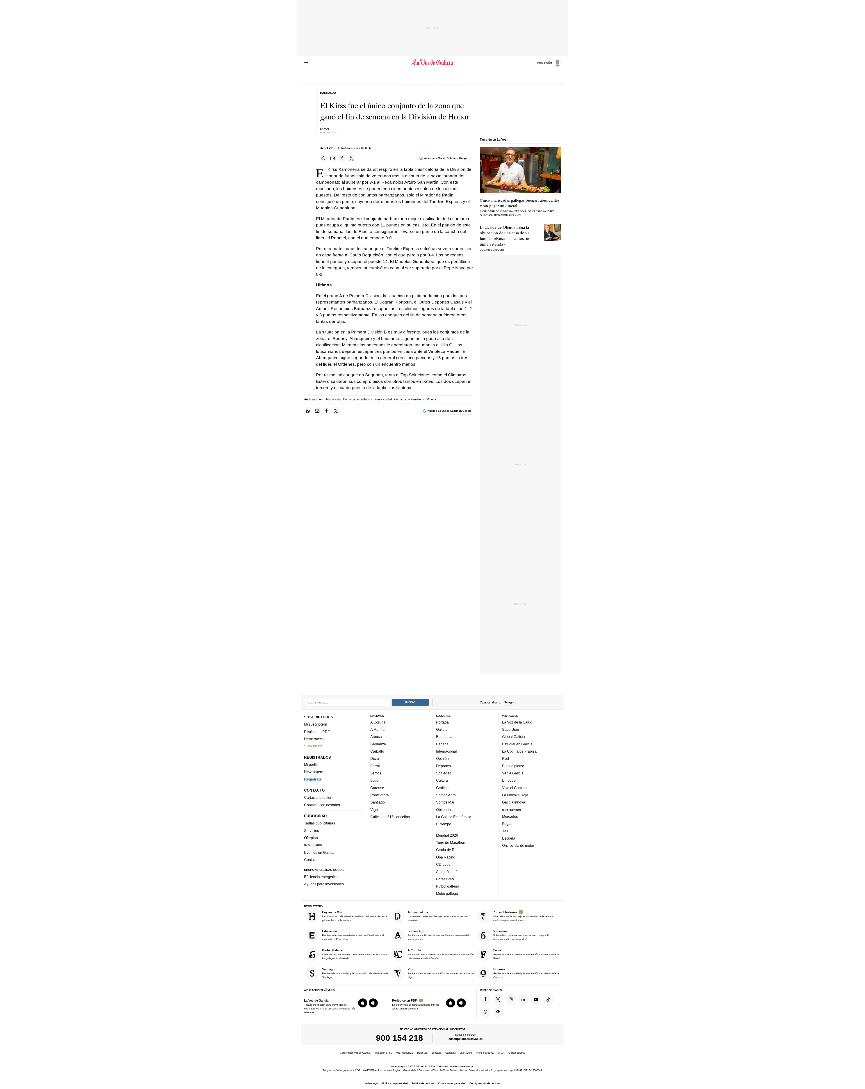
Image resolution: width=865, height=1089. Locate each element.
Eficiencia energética (321, 877)
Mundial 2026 (447, 835)
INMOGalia (313, 845)
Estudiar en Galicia (517, 744)
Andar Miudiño (448, 872)
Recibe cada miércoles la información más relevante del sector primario (438, 935)
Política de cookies (423, 1083)
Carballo (377, 751)
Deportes (443, 766)
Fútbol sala (333, 399)
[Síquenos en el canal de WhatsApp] (485, 1012)
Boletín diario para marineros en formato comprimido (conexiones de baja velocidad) (521, 935)
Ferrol (375, 766)
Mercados (510, 816)
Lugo (374, 780)
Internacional (446, 751)
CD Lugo (443, 864)
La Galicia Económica (453, 817)
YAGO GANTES (510, 211)
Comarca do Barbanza (357, 399)
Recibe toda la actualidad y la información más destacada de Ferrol (526, 954)
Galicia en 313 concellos (390, 817)
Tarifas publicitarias (319, 823)
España (442, 744)
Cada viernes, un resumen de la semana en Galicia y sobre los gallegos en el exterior (354, 954)
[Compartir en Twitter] (351, 158)
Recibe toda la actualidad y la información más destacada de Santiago (355, 973)
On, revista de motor (518, 845)
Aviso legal (371, 1083)
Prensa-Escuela (485, 1052)
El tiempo (443, 824)
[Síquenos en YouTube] (535, 999)
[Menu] (307, 62)
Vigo (374, 810)
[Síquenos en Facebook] (485, 999)
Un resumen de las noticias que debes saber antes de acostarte (437, 916)
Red (505, 758)
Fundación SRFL (383, 1052)
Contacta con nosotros (322, 805)
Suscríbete (313, 746)
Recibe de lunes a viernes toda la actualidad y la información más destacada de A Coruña (440, 954)
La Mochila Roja (515, 795)
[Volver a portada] (433, 62)
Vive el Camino (514, 788)
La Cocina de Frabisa (519, 751)
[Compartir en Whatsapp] (323, 158)
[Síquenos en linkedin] (523, 999)
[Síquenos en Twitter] (498, 999)
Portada (442, 722)
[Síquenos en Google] (498, 1012)
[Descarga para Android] (373, 1002)
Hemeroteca (314, 739)
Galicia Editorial (516, 1052)
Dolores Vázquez (492, 249)
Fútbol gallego (447, 886)
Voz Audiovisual (404, 1052)
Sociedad (443, 773)
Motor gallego (447, 893)
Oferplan (311, 838)
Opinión (442, 758)
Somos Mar (445, 802)
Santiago (377, 802)
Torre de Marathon (450, 842)
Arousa (376, 737)
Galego (509, 702)
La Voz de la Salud (517, 722)
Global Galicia (513, 737)
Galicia (441, 729)
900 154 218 (399, 1038)
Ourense (377, 788)
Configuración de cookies (484, 1083)
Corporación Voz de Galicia (355, 1052)
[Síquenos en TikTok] (548, 999)
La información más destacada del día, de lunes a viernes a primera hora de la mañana (354, 916)
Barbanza (378, 744)
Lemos (375, 773)
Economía (444, 737)
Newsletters (313, 772)
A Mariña (377, 729)
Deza (374, 758)
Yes (505, 831)
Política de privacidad (395, 1083)
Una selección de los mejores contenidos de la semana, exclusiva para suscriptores (523, 916)
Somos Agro (446, 795)
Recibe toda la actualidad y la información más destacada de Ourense (526, 973)
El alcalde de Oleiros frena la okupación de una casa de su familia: (506, 235)
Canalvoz (450, 1052)
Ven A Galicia (513, 773)
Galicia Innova (513, 802)
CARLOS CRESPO (531, 211)
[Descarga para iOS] (362, 1002)
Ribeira (431, 399)
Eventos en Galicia (319, 852)
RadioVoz (422, 1052)
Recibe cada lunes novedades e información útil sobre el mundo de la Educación (353, 935)
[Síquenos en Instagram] (510, 999)
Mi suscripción (315, 724)
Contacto (311, 860)
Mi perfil (310, 765)
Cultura (442, 780)
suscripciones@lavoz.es (465, 1039)
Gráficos (442, 788)
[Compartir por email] (333, 158)
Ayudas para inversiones (324, 884)
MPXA (501, 1052)
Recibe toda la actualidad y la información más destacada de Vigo (441, 973)
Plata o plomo (513, 766)
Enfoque (509, 780)
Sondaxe (436, 1052)
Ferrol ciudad (383, 399)
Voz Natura (466, 1052)
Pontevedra (379, 795)
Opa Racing (445, 857)
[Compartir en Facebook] (342, 158)
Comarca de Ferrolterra (409, 399)
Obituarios (444, 810)
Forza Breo (445, 879)
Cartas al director (317, 797)
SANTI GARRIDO (489, 211)
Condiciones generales (451, 1083)
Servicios (311, 831)
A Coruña (377, 722)
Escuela (508, 838)
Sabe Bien (510, 729)
